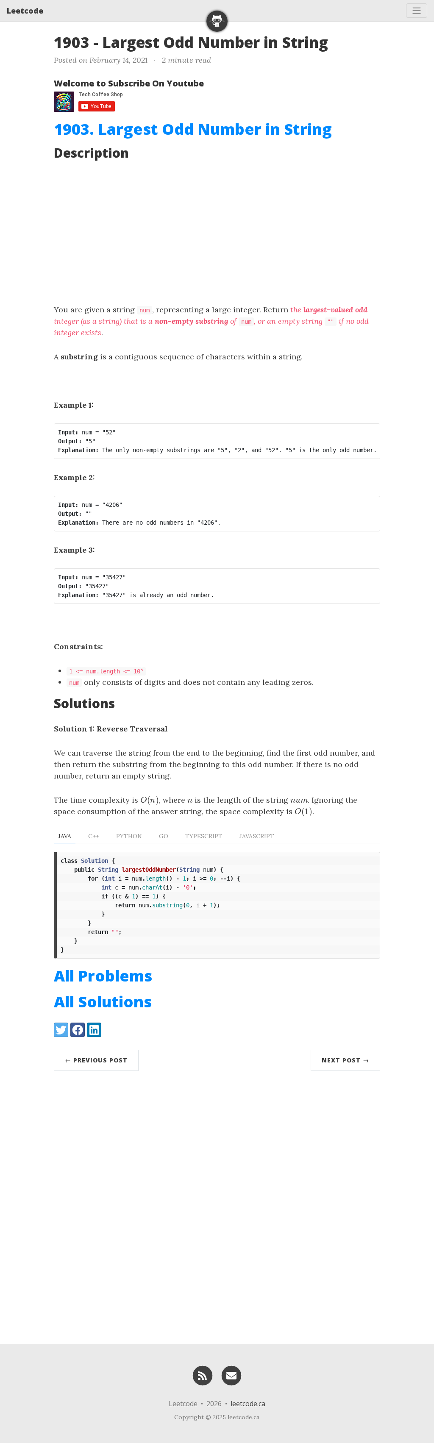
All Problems (103, 975)
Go (163, 836)
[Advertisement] (217, 231)
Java (64, 836)
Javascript (256, 836)
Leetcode (25, 11)
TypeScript (204, 836)
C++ (93, 836)
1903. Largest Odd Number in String (193, 129)
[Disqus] (217, 1205)
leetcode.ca (248, 1403)
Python (129, 836)
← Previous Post (96, 1060)
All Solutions (103, 1001)
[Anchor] (338, 41)
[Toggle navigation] (416, 10)
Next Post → (345, 1060)
